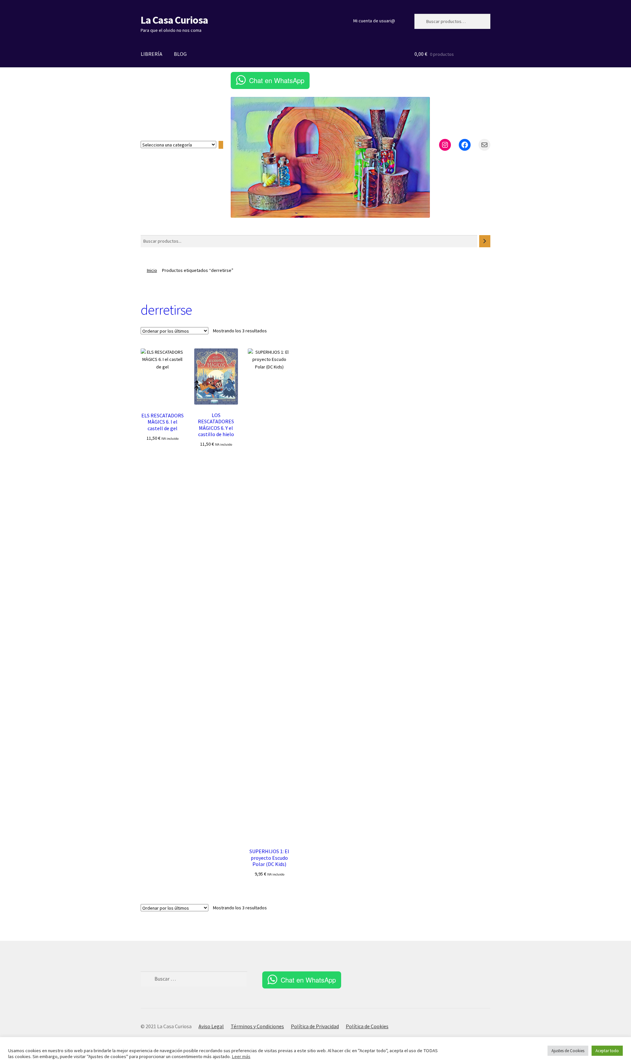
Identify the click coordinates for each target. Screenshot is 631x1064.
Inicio (152, 270)
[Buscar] (484, 241)
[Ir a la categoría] (221, 145)
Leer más (241, 1056)
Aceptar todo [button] (607, 1050)
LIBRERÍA (151, 54)
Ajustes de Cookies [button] (567, 1050)
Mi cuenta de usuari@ (374, 21)
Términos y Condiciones (257, 1026)
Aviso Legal (211, 1026)
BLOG (180, 54)
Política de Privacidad (315, 1026)
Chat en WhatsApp (276, 80)
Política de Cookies (367, 1026)
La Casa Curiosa (174, 20)
